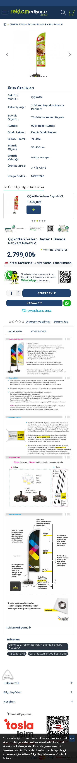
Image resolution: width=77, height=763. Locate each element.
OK (72, 738)
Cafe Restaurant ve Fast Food (48, 653)
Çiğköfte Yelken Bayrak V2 (45, 196)
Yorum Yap (38, 331)
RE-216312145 (17, 653)
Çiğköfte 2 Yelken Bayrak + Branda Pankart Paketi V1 (35, 646)
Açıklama (15, 331)
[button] (7, 54)
